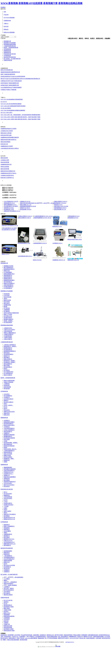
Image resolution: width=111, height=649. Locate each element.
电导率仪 (6, 611)
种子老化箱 (7, 308)
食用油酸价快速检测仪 (10, 469)
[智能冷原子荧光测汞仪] (9, 224)
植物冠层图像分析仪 (9, 274)
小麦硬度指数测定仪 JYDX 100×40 (42, 217)
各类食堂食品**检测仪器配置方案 (10, 85)
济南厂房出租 (20, 638)
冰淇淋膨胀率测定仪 (9, 557)
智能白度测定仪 (8, 359)
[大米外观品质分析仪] (25, 255)
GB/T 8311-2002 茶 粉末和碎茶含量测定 (11, 103)
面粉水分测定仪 (8, 375)
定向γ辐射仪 (7, 591)
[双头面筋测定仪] (9, 228)
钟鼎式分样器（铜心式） (10, 449)
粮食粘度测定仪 (8, 452)
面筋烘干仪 (7, 356)
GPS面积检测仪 (8, 336)
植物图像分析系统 (8, 266)
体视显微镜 (7, 614)
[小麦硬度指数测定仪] (42, 216)
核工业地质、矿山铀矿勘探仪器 (12, 58)
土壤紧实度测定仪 (8, 334)
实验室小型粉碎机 (8, 382)
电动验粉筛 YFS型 (9, 209)
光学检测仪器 (7, 49)
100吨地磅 (98, 638)
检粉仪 (5, 368)
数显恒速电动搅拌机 (9, 616)
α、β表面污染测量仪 (10, 585)
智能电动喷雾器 (8, 560)
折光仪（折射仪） (8, 405)
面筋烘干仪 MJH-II (25, 207)
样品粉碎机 (7, 293)
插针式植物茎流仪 (8, 267)
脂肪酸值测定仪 (8, 436)
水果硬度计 (7, 571)
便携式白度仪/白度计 (9, 411)
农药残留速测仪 (8, 551)
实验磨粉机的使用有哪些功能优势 (10, 137)
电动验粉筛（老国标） (10, 362)
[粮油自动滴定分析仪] (75, 238)
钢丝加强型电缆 (68, 635)
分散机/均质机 (7, 610)
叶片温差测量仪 (8, 272)
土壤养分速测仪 (8, 337)
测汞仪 (5, 512)
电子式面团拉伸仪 (8, 371)
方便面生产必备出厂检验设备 (8, 89)
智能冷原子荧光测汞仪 (10, 514)
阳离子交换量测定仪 (9, 526)
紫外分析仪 (7, 303)
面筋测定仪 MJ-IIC (9, 207)
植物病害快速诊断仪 (9, 280)
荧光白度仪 (7, 410)
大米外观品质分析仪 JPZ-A (25, 256)
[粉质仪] (40, 258)
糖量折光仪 (7, 562)
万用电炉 (6, 622)
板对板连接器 (23, 639)
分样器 (5, 441)
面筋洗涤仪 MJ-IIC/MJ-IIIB (61, 206)
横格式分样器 (7, 300)
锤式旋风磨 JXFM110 (25, 209)
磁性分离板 (7, 365)
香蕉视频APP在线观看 (10, 42)
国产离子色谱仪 (59, 635)
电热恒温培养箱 (8, 627)
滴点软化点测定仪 (8, 402)
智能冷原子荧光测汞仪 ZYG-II (12, 211)
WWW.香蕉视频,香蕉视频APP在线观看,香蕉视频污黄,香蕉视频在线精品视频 (41, 3)
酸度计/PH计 (7, 613)
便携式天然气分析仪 (63, 638)
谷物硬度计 (7, 433)
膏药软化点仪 (50, 635)
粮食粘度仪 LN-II (57, 226)
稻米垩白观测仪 (8, 457)
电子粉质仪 (7, 370)
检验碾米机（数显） (9, 458)
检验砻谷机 (7, 460)
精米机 (5, 447)
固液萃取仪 (7, 524)
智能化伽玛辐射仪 (8, 583)
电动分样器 (7, 301)
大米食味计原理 (5, 160)
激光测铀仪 (7, 516)
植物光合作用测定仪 (9, 283)
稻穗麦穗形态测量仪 (9, 422)
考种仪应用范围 (5, 162)
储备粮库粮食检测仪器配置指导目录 (10, 72)
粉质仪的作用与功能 (6, 135)
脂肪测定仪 (7, 535)
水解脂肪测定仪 (8, 534)
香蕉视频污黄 (7, 41)
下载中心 (6, 23)
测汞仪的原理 (4, 158)
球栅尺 (4, 639)
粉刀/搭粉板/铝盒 (8, 373)
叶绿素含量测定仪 (8, 286)
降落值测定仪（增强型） (10, 346)
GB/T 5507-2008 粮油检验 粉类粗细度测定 (12, 99)
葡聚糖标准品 (72, 636)
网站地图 (58, 646)
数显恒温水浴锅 (8, 625)
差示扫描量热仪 (8, 395)
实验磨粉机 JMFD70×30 (58, 260)
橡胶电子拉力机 (88, 636)
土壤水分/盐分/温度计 (9, 329)
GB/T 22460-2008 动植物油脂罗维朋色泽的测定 (13, 106)
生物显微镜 (7, 309)
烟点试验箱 (7, 480)
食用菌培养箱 (7, 305)
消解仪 (5, 532)
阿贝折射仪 (7, 486)
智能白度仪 (7, 413)
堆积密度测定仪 (8, 605)
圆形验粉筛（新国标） (10, 360)
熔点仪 (5, 406)
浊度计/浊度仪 (7, 511)
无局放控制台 (7, 636)
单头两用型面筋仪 (8, 354)
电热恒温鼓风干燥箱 (9, 630)
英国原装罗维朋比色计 (10, 481)
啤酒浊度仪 (7, 552)
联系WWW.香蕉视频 (9, 32)
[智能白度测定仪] (25, 216)
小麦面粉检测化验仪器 (10, 46)
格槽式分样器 (7, 455)
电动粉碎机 (7, 385)
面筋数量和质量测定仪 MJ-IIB (28, 206)
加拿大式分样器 (8, 453)
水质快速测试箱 (8, 496)
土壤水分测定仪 (8, 339)
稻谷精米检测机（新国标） (11, 442)
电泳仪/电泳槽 (7, 297)
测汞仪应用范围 (5, 168)
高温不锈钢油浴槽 (52, 636)
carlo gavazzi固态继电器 (31, 638)
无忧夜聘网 (10, 635)
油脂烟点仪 (7, 475)
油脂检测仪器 (7, 52)
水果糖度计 (7, 570)
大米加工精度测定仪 (9, 430)
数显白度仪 (7, 414)
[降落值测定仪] (74, 216)
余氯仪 (5, 508)
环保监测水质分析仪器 (10, 54)
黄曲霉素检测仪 (8, 467)
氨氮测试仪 (7, 495)
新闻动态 (6, 29)
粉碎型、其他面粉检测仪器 (8, 377)
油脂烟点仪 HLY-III (25, 201)
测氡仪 (5, 580)
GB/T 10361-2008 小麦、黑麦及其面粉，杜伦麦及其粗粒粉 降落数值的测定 (20, 114)
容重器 (5, 461)
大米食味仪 (7, 426)
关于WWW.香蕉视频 (9, 17)
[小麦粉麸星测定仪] (40, 242)
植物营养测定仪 (8, 277)
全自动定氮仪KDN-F (9, 542)
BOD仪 (5, 500)
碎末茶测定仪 (7, 567)
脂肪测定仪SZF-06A (9, 539)
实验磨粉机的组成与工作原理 (8, 128)
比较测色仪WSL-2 (8, 473)
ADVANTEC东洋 (74, 638)
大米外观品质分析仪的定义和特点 (10, 148)
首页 (5, 11)
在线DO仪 (80, 636)
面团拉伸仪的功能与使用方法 (8, 139)
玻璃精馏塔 (84, 635)
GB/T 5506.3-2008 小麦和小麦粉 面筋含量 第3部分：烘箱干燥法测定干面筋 (20, 119)
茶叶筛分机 (7, 568)
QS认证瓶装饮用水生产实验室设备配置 (11, 87)
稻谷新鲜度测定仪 (8, 423)
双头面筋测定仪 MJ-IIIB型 (11, 206)
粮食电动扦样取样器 (9, 445)
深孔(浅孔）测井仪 (9, 588)
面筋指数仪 (7, 357)
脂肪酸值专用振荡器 (9, 434)
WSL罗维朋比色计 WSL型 (11, 201)
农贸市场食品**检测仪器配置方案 (10, 83)
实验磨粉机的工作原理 (7, 146)
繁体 (4, 7)
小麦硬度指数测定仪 (9, 450)
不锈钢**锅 (7, 624)
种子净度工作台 (8, 316)
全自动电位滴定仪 (8, 399)
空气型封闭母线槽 (52, 638)
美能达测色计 (12, 638)
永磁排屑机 (36, 635)
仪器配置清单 (7, 20)
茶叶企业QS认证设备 (9, 565)
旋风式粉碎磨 (7, 387)
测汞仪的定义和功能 (6, 133)
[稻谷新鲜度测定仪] (23, 242)
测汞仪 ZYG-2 (5, 254)
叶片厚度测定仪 (8, 288)
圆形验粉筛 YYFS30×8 (60, 203)
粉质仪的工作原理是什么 (7, 177)
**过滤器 (6, 506)
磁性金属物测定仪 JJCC (10, 204)
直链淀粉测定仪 (8, 431)
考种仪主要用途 (5, 166)
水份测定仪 (7, 397)
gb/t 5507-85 (4, 101)
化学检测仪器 (7, 55)
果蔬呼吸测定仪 (8, 275)
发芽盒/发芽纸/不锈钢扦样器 (11, 313)
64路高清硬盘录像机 (98, 636)
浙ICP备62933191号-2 (70, 642)
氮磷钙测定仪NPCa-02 (9, 543)
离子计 (5, 492)
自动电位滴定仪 (8, 503)
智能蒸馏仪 (7, 528)
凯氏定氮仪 (7, 537)
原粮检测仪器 (7, 50)
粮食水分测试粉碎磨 (9, 380)
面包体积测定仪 (8, 367)
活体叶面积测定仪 (8, 285)
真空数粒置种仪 (8, 317)
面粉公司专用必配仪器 (7, 70)
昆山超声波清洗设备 (26, 635)
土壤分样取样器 (8, 331)
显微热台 (6, 400)
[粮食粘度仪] (60, 225)
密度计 (5, 403)
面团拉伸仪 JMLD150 (73, 260)
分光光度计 (7, 394)
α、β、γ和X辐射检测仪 (13, 577)
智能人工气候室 (8, 314)
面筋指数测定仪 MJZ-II (60, 207)
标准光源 (6, 621)
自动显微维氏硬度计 (40, 636)
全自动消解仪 (7, 531)
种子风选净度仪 (8, 322)
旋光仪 (5, 408)
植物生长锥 (7, 270)
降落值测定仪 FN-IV (9, 203)
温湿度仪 (6, 602)
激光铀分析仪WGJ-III (9, 517)
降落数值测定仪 (8, 348)
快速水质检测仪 (90, 638)
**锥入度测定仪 (30, 636)
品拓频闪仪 (43, 635)
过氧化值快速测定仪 (9, 470)
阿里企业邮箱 (77, 635)
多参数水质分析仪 (8, 504)
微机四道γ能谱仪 (8, 594)
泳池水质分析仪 (8, 498)
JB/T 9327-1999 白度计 (6, 112)
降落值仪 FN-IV (58, 204)
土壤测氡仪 (7, 586)
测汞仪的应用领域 (5, 141)
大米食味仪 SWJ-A (57, 243)
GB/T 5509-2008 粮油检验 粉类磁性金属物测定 (13, 110)
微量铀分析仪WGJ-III (9, 519)
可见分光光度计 (8, 483)
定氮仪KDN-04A (8, 540)
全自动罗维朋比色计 (9, 559)
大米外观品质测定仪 (9, 428)
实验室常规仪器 (8, 60)
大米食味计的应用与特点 (7, 175)
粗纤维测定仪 (7, 545)
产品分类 (6, 14)
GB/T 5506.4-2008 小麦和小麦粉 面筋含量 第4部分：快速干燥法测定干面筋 (20, 117)
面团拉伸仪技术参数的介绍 (8, 171)
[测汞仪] (9, 253)
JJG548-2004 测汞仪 (6, 108)
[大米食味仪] (59, 242)
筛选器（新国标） (8, 320)
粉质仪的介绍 (4, 144)
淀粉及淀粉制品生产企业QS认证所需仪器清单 (13, 76)
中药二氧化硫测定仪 (63, 636)
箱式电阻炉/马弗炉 (9, 629)
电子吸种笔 (7, 311)
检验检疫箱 (4, 635)
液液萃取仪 (7, 529)
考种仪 (5, 298)
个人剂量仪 (7, 578)
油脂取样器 (7, 478)
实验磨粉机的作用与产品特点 (8, 173)
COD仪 (5, 501)
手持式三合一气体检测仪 (18, 636)
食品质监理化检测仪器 (10, 57)
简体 (2, 7)
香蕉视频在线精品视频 (10, 44)
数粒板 (5, 306)
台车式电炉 (17, 635)
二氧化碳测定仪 (8, 555)
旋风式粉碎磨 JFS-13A (60, 209)
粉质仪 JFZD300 (37, 260)
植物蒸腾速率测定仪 (9, 269)
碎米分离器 (7, 439)
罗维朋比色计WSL (8, 472)
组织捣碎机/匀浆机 (9, 606)
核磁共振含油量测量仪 (10, 477)
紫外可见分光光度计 (9, 485)
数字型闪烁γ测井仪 (9, 590)
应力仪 (5, 603)
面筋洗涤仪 (7, 352)
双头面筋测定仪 (8, 349)
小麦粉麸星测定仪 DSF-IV (40, 243)
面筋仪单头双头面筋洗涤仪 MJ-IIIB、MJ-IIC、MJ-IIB (37, 203)
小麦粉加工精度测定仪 (10, 344)
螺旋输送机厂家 (42, 638)
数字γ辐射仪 (7, 593)
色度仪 (5, 509)
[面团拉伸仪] (75, 258)
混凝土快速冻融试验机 (13, 639)
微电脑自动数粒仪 (8, 319)
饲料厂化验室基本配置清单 (8, 74)
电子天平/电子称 (8, 600)
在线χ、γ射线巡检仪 (10, 582)
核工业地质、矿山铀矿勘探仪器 (9, 574)
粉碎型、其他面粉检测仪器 (11, 47)
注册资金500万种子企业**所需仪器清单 (11, 80)
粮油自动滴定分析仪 (9, 425)
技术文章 (6, 26)
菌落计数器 (7, 608)
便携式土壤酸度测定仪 (10, 332)
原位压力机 (82, 638)
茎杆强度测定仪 (8, 281)
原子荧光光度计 (8, 493)
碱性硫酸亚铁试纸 (93, 635)
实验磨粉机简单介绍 (6, 164)
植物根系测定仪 (8, 278)
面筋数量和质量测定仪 (10, 351)
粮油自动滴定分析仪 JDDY (75, 239)
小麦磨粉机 (7, 383)
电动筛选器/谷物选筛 (9, 438)
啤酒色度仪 (7, 554)
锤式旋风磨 (7, 388)
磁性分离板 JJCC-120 (25, 204)
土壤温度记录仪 (8, 328)
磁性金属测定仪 (8, 363)
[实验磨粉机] (59, 258)
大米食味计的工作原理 (7, 130)
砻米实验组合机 (8, 444)
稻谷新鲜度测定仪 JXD (24, 243)
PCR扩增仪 (7, 295)
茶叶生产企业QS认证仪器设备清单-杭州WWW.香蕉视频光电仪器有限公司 (20, 78)
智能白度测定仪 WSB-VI (60, 201)
